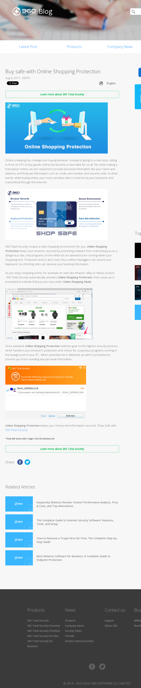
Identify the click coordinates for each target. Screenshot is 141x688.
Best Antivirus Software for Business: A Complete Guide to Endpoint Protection (74, 558)
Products (74, 46)
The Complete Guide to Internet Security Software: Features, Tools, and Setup (75, 522)
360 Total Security (16, 430)
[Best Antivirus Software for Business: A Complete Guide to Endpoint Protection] (19, 557)
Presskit (69, 636)
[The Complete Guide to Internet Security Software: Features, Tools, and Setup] (19, 522)
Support (109, 620)
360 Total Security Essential (43, 625)
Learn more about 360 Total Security (62, 94)
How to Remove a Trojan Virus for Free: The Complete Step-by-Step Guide (77, 540)
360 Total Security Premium (43, 630)
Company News (74, 625)
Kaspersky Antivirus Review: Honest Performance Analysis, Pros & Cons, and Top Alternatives (77, 504)
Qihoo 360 (111, 625)
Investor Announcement (79, 641)
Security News (73, 630)
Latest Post (28, 46)
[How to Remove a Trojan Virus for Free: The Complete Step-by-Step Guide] (19, 539)
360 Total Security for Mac (43, 636)
